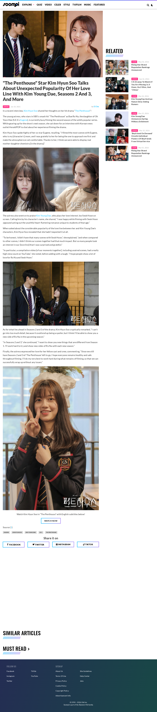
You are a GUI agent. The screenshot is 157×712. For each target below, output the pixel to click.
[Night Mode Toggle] (152, 5)
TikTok (33, 671)
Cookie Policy (61, 686)
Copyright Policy (62, 691)
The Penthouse (82, 110)
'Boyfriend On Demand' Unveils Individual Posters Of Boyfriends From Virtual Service (141, 137)
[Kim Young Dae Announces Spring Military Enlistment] (117, 119)
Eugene (23, 120)
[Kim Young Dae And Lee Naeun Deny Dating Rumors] (117, 101)
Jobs (82, 681)
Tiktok (89, 544)
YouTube (34, 676)
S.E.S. (40, 532)
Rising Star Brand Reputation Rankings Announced (140, 67)
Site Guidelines (86, 671)
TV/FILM (76, 4)
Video (48, 4)
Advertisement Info (63, 696)
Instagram (64, 544)
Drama (6, 106)
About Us (59, 671)
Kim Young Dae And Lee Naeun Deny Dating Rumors (141, 101)
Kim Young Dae (43, 215)
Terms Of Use (61, 676)
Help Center (85, 676)
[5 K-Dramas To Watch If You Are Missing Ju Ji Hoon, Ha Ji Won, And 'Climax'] (117, 84)
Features (99, 4)
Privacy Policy (61, 681)
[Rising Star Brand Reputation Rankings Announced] (117, 67)
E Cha (96, 106)
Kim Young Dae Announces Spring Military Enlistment (140, 119)
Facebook (15, 544)
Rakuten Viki (83, 705)
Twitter (39, 544)
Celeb (57, 4)
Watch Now (51, 521)
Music (87, 4)
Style (67, 4)
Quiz (39, 4)
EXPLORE (27, 4)
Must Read (14, 648)
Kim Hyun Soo (31, 110)
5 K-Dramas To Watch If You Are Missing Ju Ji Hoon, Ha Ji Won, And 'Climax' (141, 86)
